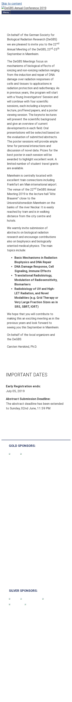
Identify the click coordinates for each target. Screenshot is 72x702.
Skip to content (11, 3)
